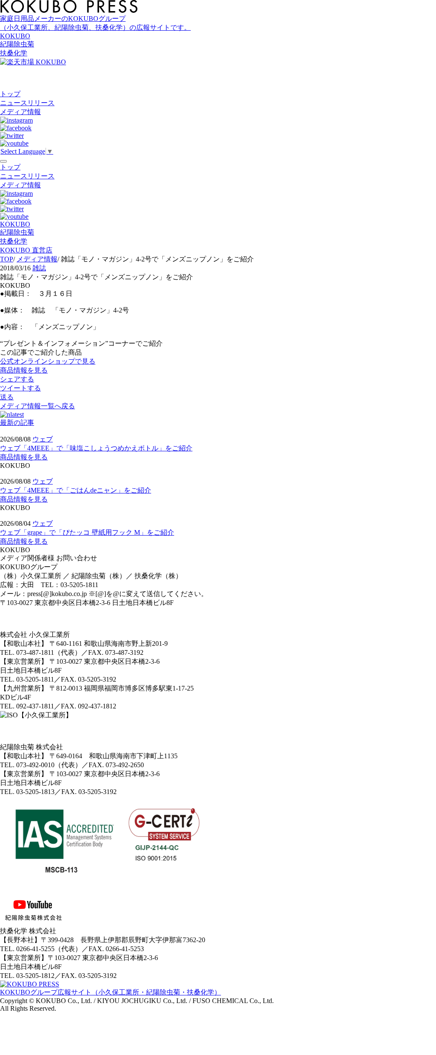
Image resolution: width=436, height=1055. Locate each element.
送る (7, 397)
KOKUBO (15, 36)
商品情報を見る (24, 457)
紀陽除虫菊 (17, 44)
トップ (10, 93)
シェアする (17, 379)
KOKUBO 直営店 (26, 250)
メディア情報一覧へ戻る (37, 406)
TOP (6, 259)
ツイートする (20, 388)
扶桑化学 (13, 53)
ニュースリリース (27, 102)
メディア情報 (20, 111)
